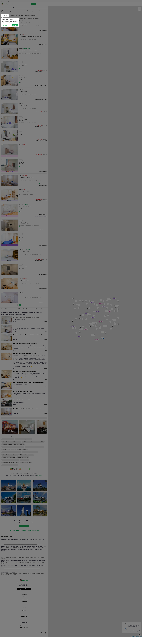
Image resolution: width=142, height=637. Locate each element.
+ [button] (139, 8)
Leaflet (133, 636)
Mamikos (140, 636)
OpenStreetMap (137, 636)
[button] (5, 15)
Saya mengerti (15, 25)
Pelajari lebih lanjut (5, 25)
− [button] (139, 10)
